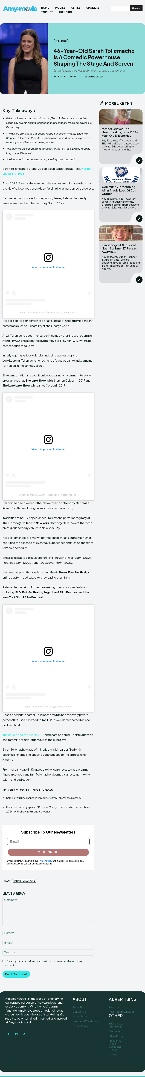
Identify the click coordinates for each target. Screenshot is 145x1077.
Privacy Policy (45, 861)
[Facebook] (8, 1034)
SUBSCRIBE (48, 852)
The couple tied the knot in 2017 (23, 735)
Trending (61, 41)
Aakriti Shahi (68, 76)
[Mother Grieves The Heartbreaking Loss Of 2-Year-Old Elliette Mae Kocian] (121, 116)
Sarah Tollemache (24, 880)
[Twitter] (24, 1034)
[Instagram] (16, 1034)
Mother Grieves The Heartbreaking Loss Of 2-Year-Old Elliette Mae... (120, 132)
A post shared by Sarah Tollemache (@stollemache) (48, 312)
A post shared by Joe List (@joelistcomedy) (48, 706)
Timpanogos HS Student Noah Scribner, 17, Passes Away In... (119, 248)
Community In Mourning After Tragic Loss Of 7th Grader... (119, 190)
